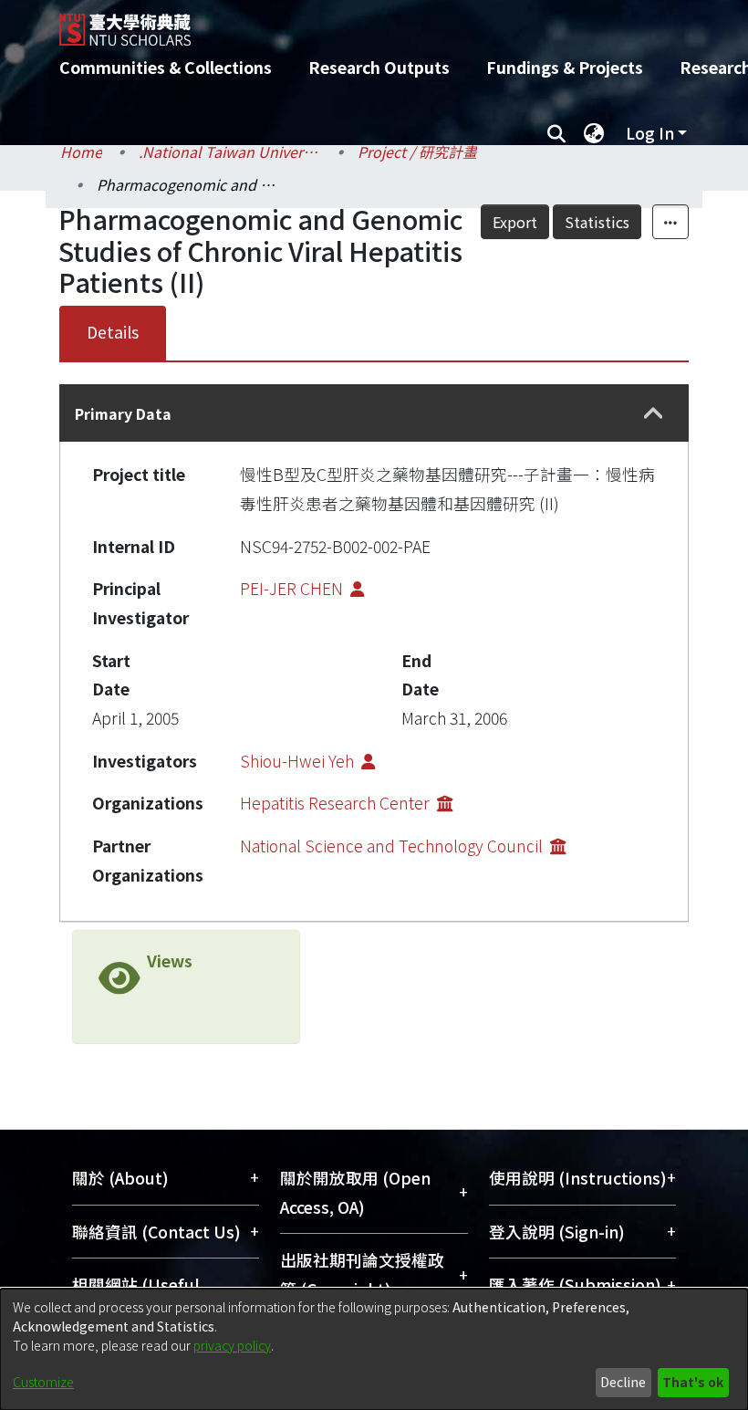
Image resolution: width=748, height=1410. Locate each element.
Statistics (597, 222)
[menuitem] (594, 133)
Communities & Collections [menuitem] (165, 67)
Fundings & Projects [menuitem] (564, 67)
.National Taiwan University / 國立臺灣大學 (230, 151)
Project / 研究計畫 (417, 151)
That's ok (692, 1382)
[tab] (374, 413)
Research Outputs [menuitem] (379, 67)
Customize (43, 1382)
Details (113, 331)
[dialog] (374, 1349)
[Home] (387, 23)
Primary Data (123, 413)
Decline (623, 1382)
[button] (653, 413)
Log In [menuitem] (650, 132)
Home (81, 151)
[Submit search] (556, 133)
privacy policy (232, 1345)
